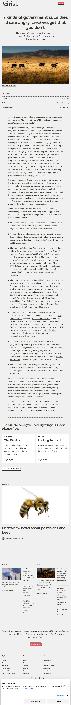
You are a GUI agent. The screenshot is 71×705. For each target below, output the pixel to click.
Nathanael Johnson (11, 538)
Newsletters (47, 660)
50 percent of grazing (41, 318)
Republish (46, 671)
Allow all (58, 701)
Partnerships (27, 671)
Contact (25, 665)
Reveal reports (25, 254)
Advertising (46, 668)
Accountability (6, 668)
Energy (4, 660)
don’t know (48, 240)
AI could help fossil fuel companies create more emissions (10, 585)
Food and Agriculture (8, 673)
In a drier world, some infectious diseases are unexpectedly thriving (62, 593)
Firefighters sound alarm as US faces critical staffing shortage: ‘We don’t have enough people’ (45, 585)
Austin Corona (61, 583)
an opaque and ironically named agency (44, 266)
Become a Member (49, 665)
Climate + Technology (62, 103)
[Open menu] (67, 3)
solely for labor (49, 330)
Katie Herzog (6, 93)
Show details (61, 695)
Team (24, 663)
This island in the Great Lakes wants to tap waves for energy (28, 605)
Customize (34, 701)
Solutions (5, 665)
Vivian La (25, 613)
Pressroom (26, 673)
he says (37, 157)
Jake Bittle (26, 580)
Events (45, 663)
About (25, 660)
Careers (25, 668)
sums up (37, 382)
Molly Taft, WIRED (7, 591)
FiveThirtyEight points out (21, 295)
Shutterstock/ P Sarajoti (9, 85)
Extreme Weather (7, 671)
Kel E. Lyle (60, 615)
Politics (4, 663)
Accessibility (47, 673)
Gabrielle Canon (42, 593)
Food (21, 538)
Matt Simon (26, 595)
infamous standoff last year (36, 307)
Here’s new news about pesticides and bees (33, 530)
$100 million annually (28, 269)
